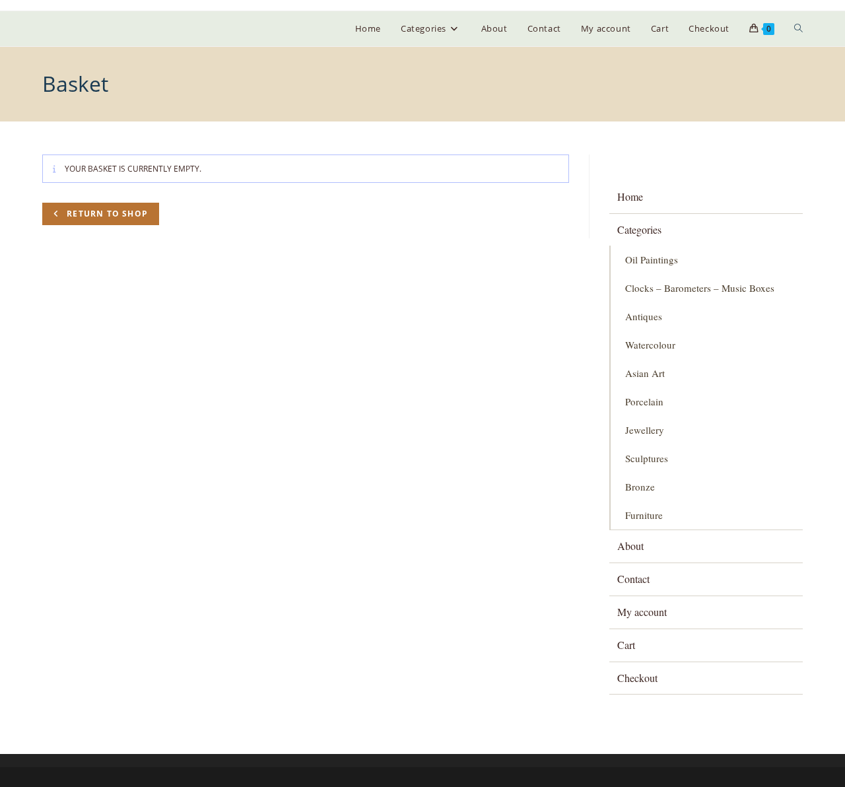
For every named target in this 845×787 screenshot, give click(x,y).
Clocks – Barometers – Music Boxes (699, 287)
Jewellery (644, 429)
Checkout (637, 678)
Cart (626, 645)
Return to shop (106, 213)
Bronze (640, 486)
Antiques (643, 316)
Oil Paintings (651, 259)
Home (630, 196)
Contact (633, 579)
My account (642, 612)
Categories (639, 229)
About (630, 546)
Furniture (644, 515)
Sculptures (646, 458)
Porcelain (644, 401)
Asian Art (645, 373)
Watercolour (650, 344)
